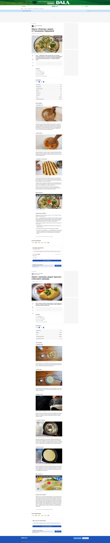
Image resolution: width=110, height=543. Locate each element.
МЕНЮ (24, 6)
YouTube (53, 215)
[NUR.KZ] (55, 6)
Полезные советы (36, 8)
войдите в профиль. (57, 251)
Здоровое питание (30, 8)
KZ (82, 6)
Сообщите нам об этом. (49, 236)
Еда (22, 8)
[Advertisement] (55, 17)
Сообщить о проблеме (77, 538)
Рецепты (26, 8)
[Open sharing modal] (33, 62)
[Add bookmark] (33, 65)
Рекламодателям (85, 538)
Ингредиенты (41, 8)
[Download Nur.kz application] (55, 2)
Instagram (49, 215)
